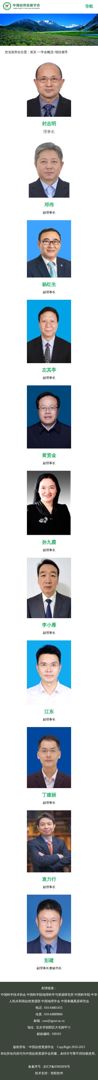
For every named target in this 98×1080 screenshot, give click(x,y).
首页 (33, 52)
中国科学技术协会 (13, 994)
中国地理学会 (50, 1001)
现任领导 (61, 52)
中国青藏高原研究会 (75, 1001)
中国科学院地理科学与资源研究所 (50, 994)
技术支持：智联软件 (49, 1073)
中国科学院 (82, 994)
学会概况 (47, 52)
